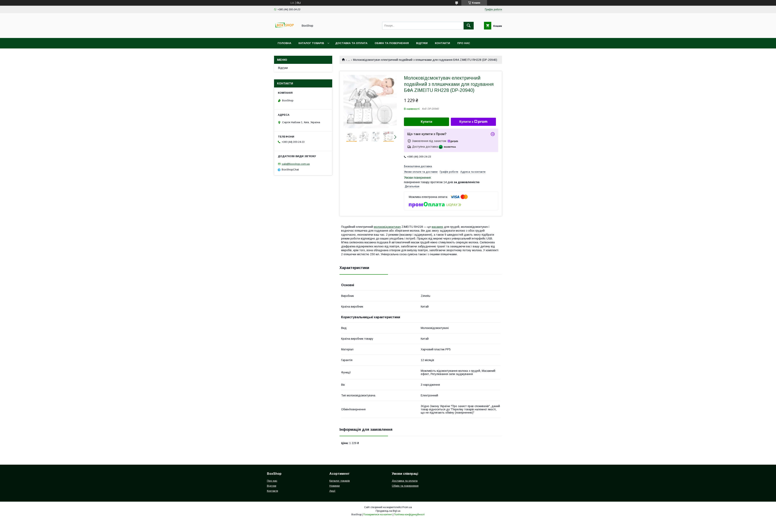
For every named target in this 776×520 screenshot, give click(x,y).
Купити (426, 121)
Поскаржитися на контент (377, 514)
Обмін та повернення (392, 43)
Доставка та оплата (351, 43)
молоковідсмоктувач (387, 226)
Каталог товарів (311, 43)
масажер (437, 226)
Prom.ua (407, 507)
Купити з (466, 121)
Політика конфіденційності (409, 514)
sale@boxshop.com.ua (296, 163)
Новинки (334, 485)
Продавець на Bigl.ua (388, 510)
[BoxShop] (285, 32)
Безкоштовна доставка (418, 166)
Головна (284, 43)
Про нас (463, 43)
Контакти (442, 43)
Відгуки (422, 43)
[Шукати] (469, 25)
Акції (332, 490)
